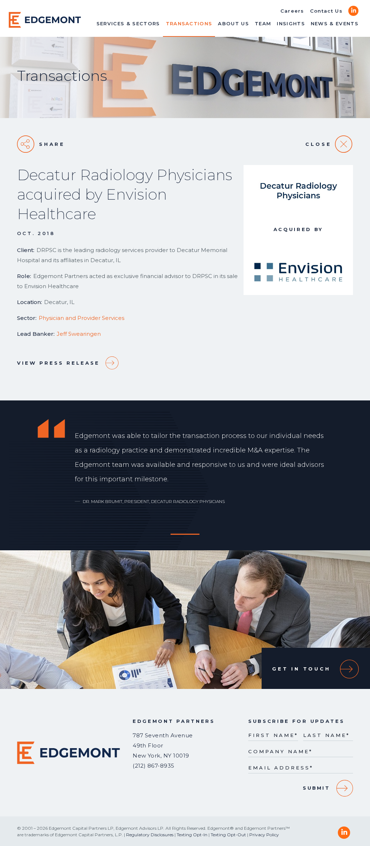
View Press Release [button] (58, 363)
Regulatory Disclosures (149, 834)
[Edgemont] (45, 20)
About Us (233, 23)
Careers (292, 11)
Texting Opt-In (192, 834)
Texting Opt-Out (228, 834)
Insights (291, 23)
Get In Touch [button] (301, 669)
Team (263, 23)
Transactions (189, 23)
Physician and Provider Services (81, 317)
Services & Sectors (128, 23)
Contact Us (326, 11)
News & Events (334, 23)
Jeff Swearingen (79, 333)
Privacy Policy (264, 834)
